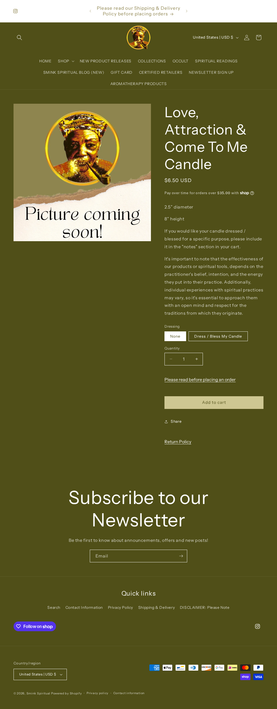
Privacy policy (97, 693)
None (175, 336)
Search (53, 607)
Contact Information (84, 607)
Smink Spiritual (39, 693)
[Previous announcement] (90, 11)
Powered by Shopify (66, 693)
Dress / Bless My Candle (218, 336)
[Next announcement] (187, 11)
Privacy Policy (120, 607)
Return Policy (177, 441)
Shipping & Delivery (156, 607)
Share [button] (176, 421)
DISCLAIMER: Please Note (205, 607)
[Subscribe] (181, 556)
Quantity (172, 348)
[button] (19, 37)
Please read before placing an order (200, 379)
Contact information (129, 693)
